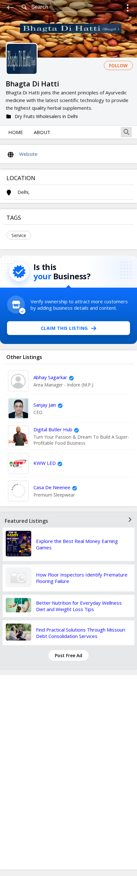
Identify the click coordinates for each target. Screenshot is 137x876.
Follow (118, 65)
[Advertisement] (68, 772)
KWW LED (44, 463)
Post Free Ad (68, 655)
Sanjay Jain (44, 405)
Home (15, 132)
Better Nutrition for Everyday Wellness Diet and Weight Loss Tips (79, 606)
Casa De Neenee (51, 487)
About (42, 132)
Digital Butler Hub (52, 429)
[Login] (127, 8)
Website (28, 154)
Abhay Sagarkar (50, 377)
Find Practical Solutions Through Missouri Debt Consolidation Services (80, 632)
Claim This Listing (64, 328)
